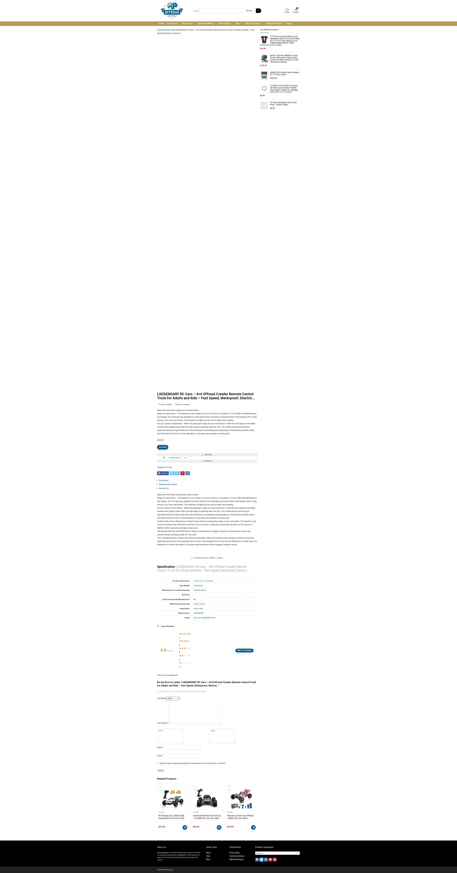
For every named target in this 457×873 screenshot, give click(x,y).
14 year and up (199, 604)
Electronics (187, 23)
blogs (289, 23)
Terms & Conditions (236, 856)
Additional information (168, 484)
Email (160, 756)
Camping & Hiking (205, 23)
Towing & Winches (273, 23)
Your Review (163, 723)
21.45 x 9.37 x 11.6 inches (203, 581)
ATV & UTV (172, 23)
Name (160, 747)
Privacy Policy (234, 852)
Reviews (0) (164, 488)
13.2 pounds (198, 586)
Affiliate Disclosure (236, 859)
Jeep (237, 23)
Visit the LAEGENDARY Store (204, 618)
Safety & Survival (252, 23)
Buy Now (162, 447)
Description (164, 480)
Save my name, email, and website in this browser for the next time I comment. (193, 763)
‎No (194, 599)
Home (161, 23)
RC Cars (171, 30)
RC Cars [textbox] (276, 853)
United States (174, 457)
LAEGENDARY (198, 613)
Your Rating (161, 698)
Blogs (208, 859)
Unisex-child (198, 609)
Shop (165, 30)
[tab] (208, 480)
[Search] (258, 10)
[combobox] (277, 853)
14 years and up (199, 590)
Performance (224, 23)
